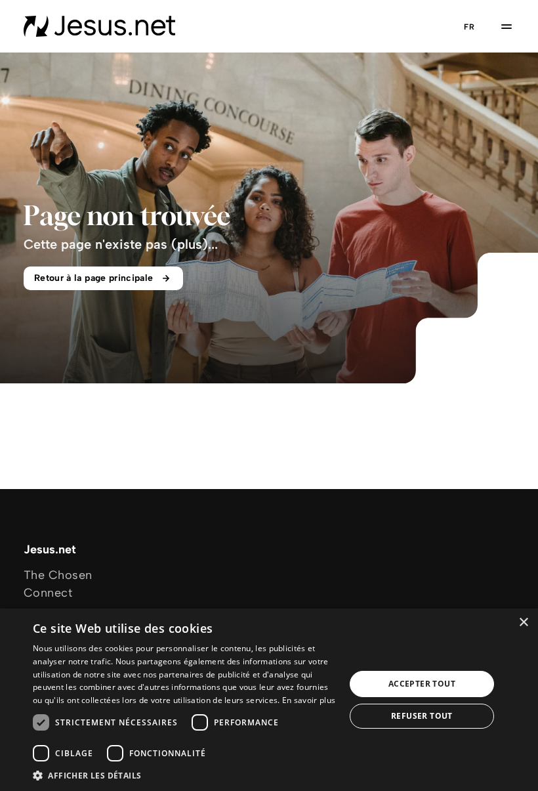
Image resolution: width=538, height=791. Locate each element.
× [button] (523, 623)
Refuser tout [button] (422, 715)
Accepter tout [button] (421, 683)
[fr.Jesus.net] (99, 26)
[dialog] (269, 700)
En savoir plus (308, 700)
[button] (184, 775)
